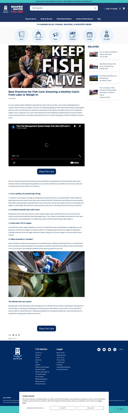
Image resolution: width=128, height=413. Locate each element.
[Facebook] (104, 349)
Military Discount (40, 381)
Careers (37, 357)
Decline (91, 408)
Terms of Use (60, 357)
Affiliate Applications (41, 379)
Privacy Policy (61, 360)
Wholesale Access (40, 384)
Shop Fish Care (46, 171)
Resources (38, 360)
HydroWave (14, 338)
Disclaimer (60, 365)
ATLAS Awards (39, 376)
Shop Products (30, 19)
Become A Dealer (40, 369)
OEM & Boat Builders (64, 19)
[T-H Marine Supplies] (13, 9)
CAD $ (121, 349)
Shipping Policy (61, 355)
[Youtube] (109, 349)
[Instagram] (114, 349)
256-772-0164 (111, 8)
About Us (38, 355)
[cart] (124, 8)
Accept (63, 408)
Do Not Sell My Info (62, 369)
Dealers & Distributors (84, 19)
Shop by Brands (46, 19)
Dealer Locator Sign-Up (42, 372)
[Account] (120, 8)
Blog (99, 19)
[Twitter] (98, 349)
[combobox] (64, 8)
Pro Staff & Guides (40, 374)
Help (122, 409)
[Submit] (95, 7)
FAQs (36, 362)
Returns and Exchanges (42, 367)
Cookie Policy (61, 362)
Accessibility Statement (63, 367)
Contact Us (38, 353)
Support (37, 365)
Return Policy (61, 353)
